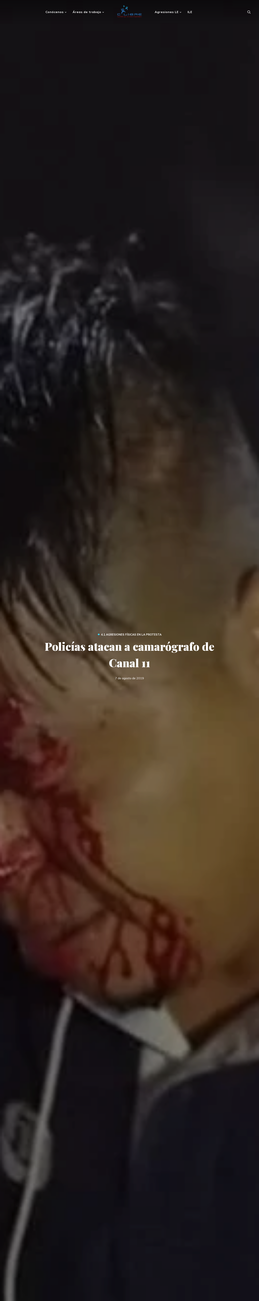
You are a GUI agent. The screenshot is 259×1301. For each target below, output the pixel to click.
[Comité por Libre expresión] (129, 10)
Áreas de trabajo (87, 12)
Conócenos (55, 12)
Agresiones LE (167, 12)
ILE (190, 12)
